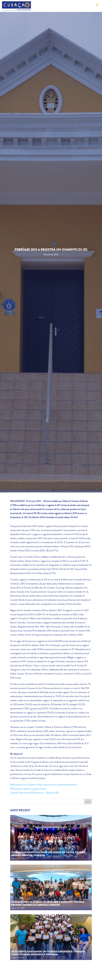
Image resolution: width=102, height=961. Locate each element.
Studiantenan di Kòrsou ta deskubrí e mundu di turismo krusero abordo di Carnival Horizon (47, 903)
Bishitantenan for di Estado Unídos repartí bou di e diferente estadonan (43, 784)
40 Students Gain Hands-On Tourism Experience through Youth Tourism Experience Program (48, 953)
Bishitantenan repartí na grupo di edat (28, 788)
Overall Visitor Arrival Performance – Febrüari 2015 (34, 792)
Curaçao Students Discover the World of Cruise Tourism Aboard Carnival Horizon (48, 854)
